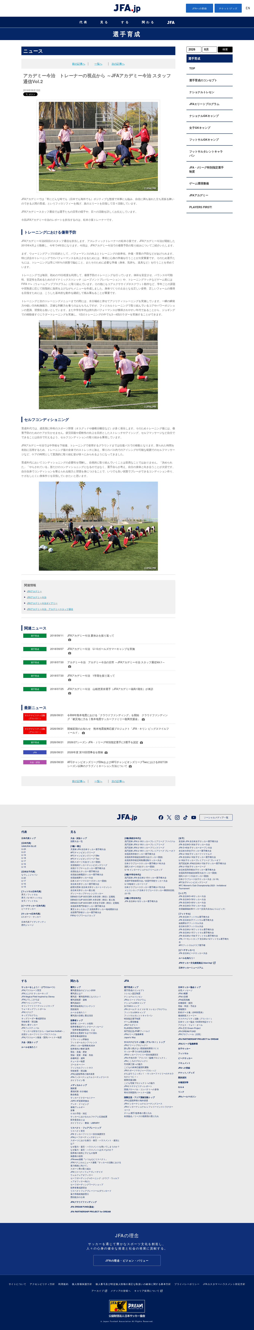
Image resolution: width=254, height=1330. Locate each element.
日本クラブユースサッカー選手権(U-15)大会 (145, 886)
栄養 (72, 1110)
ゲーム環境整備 (199, 183)
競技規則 (74, 1009)
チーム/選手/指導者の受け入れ (138, 1112)
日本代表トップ (28, 838)
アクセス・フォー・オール (190, 1024)
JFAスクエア (27, 1012)
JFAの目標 (183, 996)
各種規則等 (183, 1082)
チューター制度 (77, 1061)
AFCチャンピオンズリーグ (82, 852)
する (125, 22)
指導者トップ (76, 1020)
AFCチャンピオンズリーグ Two (84, 858)
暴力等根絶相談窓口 (79, 1193)
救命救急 (74, 1094)
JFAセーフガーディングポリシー (85, 1137)
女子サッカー (184, 1048)
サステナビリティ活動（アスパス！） (195, 1018)
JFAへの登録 (199, 8)
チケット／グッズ (186, 1072)
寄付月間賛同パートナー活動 (137, 1092)
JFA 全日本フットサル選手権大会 (194, 916)
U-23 (23, 848)
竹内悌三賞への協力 (133, 1063)
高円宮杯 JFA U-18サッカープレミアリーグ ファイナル (150, 841)
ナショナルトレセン (201, 92)
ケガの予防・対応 (78, 1113)
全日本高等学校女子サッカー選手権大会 (197, 869)
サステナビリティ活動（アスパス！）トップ (144, 1042)
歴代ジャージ (27, 924)
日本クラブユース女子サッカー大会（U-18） (199, 879)
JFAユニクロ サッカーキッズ (34, 993)
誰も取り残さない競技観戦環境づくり (141, 1048)
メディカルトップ (78, 1085)
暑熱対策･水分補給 (79, 1091)
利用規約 (63, 1283)
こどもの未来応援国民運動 (136, 1067)
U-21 (23, 851)
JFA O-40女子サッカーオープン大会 (195, 847)
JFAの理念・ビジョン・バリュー (127, 1260)
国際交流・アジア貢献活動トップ (139, 1097)
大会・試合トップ (78, 838)
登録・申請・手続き (187, 1005)
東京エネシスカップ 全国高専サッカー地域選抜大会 (94, 909)
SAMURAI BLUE (28, 845)
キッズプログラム (29, 1015)
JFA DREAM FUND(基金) (82, 1206)
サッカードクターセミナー (82, 1097)
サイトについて (17, 1283)
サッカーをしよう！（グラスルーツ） (38, 987)
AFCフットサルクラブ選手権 (192, 945)
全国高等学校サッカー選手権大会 (140, 853)
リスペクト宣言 (77, 1130)
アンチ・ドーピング (79, 1103)
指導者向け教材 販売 (79, 1048)
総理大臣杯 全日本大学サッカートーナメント (91, 886)
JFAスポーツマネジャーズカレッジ (140, 1070)
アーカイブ (97, 1290)
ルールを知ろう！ (187, 958)
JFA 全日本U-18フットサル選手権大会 (196, 929)
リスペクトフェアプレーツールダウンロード (90, 1190)
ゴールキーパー (77, 1064)
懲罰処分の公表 (77, 1196)
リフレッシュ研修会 (79, 1039)
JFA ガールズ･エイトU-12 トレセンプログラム (145, 1009)
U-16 (23, 863)
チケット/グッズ (228, 8)
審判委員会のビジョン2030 (82, 990)
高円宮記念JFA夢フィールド (137, 1030)
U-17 (23, 860)
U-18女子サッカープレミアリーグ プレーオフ (200, 860)
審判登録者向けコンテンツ (82, 1005)
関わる (148, 22)
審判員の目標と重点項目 (81, 1015)
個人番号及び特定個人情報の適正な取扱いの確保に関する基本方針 (133, 1283)
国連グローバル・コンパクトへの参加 (141, 1089)
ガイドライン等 (77, 1080)
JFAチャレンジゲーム (31, 1002)
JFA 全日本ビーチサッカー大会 (193, 953)
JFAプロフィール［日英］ (190, 1034)
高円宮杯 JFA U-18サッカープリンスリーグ (144, 847)
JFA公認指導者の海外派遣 (82, 1073)
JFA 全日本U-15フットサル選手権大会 (196, 932)
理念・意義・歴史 (78, 1051)
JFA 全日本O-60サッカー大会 (192, 902)
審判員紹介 (75, 1002)
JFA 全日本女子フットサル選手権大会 (196, 919)
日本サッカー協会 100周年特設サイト (195, 1021)
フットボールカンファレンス (83, 1042)
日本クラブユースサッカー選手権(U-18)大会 (145, 863)
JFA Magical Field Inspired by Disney (38, 996)
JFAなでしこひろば (30, 999)
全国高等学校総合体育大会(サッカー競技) (144, 856)
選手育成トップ (131, 987)
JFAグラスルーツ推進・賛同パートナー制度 (41, 1037)
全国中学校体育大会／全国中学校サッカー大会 (146, 880)
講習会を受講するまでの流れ (83, 1032)
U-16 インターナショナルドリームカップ (143, 869)
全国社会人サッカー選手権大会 (84, 871)
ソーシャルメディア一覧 (216, 817)
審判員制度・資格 (78, 999)
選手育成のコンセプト (203, 80)
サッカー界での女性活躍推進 (137, 1051)
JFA (126, 981)
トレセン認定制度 (132, 993)
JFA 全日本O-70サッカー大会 (192, 905)
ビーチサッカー (28, 908)
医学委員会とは (77, 1119)
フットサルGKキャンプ (204, 139)
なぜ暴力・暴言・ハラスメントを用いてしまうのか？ (95, 1146)
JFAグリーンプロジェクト (136, 1045)
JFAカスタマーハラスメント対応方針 (224, 1283)
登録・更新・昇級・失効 (81, 1054)
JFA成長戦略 (184, 999)
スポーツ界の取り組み (80, 1168)
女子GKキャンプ (199, 128)
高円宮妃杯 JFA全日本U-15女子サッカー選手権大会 (202, 863)
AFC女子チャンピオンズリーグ (193, 882)
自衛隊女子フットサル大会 (191, 922)
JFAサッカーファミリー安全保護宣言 (141, 1054)
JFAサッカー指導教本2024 (82, 1045)
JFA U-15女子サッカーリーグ (192, 866)
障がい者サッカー (29, 1024)
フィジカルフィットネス (81, 1067)
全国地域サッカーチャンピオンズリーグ (88, 864)
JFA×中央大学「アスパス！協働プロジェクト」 (146, 1057)
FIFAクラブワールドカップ (82, 915)
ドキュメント (184, 1063)
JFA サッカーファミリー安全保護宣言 (87, 1133)
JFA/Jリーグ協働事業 (134, 1034)
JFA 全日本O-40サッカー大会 (192, 896)
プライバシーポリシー (187, 1283)
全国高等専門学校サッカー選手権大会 (87, 905)
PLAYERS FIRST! (200, 207)
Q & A (181, 1087)
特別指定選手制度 (132, 1018)
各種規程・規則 (185, 1002)
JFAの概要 (183, 993)
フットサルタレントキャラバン (206, 153)
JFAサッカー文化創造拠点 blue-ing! (195, 962)
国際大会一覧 (76, 841)
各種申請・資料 (77, 1058)
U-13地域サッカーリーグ (136, 883)
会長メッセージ (185, 990)
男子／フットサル (29, 894)
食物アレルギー (77, 1107)
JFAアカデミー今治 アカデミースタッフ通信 (50, 609)
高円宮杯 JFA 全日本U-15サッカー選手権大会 (145, 877)
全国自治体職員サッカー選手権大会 (86, 874)
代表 (83, 22)
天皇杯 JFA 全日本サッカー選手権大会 (88, 849)
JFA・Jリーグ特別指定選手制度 (206, 169)
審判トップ (75, 987)
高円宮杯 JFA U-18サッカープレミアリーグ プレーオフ (150, 850)
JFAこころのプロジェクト (136, 1060)
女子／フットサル (29, 900)
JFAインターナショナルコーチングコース (89, 1076)
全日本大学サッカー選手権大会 (84, 883)
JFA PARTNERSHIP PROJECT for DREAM (90, 1211)
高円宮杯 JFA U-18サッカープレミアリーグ (144, 844)
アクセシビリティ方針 (42, 1283)
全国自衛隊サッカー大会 (81, 877)
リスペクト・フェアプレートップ (85, 1127)
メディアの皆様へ (121, 1290)
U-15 (23, 866)
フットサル (183, 1053)
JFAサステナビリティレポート (138, 1086)
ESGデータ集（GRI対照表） (191, 1012)
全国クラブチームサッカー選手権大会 (87, 868)
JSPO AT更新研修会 (79, 1100)
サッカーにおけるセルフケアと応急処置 (88, 1116)
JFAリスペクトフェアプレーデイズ (86, 1171)
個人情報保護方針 (82, 1283)
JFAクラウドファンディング (83, 1202)
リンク (181, 1091)
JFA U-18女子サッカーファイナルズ (195, 853)
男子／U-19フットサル (31, 897)
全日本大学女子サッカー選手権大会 (195, 850)
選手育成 (127, 33)
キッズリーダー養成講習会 (33, 1018)
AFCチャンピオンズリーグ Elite (84, 855)
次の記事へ (118, 63)
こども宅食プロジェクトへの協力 (139, 1082)
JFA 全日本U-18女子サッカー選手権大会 (197, 856)
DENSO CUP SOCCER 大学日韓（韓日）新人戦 (92, 899)
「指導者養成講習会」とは (82, 1029)
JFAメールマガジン (187, 1096)
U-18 (23, 857)
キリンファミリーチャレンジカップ (37, 1005)
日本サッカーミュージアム (191, 967)
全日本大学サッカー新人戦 (82, 890)
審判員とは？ (76, 993)
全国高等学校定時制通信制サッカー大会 (143, 860)
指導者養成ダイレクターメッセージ (86, 1026)
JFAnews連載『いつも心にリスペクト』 (88, 1159)
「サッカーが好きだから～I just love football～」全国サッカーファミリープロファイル (43, 1032)
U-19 (23, 854)
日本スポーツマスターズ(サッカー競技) (88, 880)
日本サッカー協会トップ (189, 987)
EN (248, 8)
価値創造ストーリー (187, 1015)
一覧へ (98, 63)
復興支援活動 (130, 1079)
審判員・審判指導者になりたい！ (85, 996)
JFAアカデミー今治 (36, 597)
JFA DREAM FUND (187, 1031)
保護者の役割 (76, 1155)
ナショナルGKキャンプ (204, 116)
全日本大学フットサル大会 (191, 926)
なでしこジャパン (29, 874)
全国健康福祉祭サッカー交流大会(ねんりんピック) (202, 908)
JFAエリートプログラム (204, 104)
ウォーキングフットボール (33, 1008)
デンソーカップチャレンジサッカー (86, 893)
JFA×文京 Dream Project (189, 1027)
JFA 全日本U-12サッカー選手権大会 (141, 901)
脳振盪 (73, 1088)
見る (104, 22)
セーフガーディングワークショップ (86, 1184)
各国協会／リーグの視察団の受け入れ (141, 1116)
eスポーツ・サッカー (31, 916)
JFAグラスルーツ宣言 (31, 990)
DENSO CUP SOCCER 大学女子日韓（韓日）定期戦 (94, 902)
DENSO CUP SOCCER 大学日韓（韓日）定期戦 (92, 896)
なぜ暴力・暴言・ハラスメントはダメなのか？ (91, 1149)
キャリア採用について (146, 1290)
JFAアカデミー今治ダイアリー (42, 603)
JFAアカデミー (34, 591)
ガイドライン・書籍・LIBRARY (84, 1122)
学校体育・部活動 (29, 1021)
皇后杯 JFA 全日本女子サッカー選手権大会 (198, 841)
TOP (192, 68)
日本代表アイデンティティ (33, 921)
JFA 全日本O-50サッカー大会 (192, 899)
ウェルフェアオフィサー (81, 1174)
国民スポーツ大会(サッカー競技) (85, 861)
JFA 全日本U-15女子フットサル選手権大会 (198, 935)
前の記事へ (78, 63)
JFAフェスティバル (30, 1027)
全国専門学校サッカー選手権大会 (85, 912)
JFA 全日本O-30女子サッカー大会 (194, 844)
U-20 (23, 877)
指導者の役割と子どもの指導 (83, 1152)
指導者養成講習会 (78, 1035)
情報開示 (182, 1009)
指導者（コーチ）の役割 (81, 1023)
